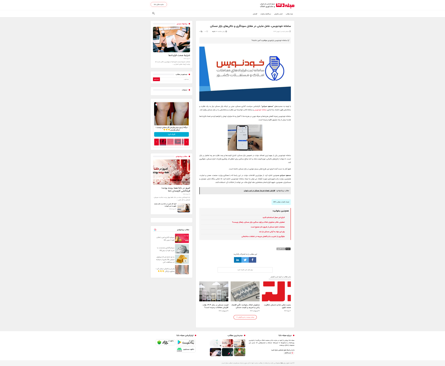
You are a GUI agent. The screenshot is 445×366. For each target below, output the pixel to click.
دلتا (282, 363)
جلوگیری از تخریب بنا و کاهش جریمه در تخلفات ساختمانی (263, 236)
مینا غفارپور (280, 249)
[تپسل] (156, 104)
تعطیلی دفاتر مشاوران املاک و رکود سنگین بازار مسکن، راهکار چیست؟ (258, 222)
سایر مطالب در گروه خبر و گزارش (280, 277)
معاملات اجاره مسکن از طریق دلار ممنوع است (268, 227)
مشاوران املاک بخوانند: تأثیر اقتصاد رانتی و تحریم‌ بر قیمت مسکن (245, 306)
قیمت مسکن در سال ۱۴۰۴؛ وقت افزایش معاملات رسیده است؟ (215, 306)
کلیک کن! (171, 134)
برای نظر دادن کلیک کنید (245, 270)
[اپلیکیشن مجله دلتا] (186, 342)
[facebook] (252, 260)
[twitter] (245, 260)
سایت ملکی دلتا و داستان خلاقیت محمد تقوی (277, 306)
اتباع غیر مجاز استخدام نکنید (274, 217)
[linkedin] (237, 260)
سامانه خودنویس (260, 110)
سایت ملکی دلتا (159, 4)
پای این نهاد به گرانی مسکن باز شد (272, 231)
